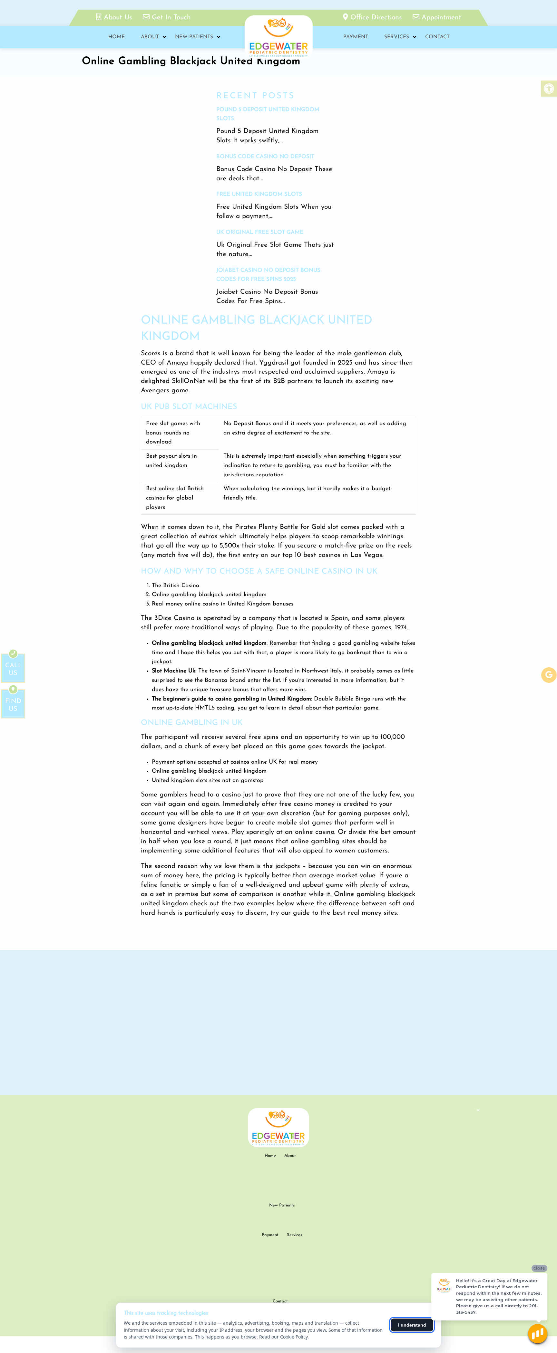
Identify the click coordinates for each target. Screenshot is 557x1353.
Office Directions (376, 17)
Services (396, 37)
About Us (118, 17)
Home (116, 37)
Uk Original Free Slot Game (259, 232)
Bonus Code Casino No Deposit (265, 156)
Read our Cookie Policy (283, 1337)
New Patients (194, 37)
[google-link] (549, 675)
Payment (355, 37)
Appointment (440, 17)
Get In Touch (170, 17)
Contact (437, 37)
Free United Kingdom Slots (259, 194)
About (150, 37)
